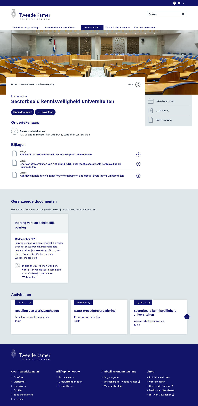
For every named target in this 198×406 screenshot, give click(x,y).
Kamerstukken (27, 84)
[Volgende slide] (186, 316)
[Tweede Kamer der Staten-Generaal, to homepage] (30, 14)
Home (14, 84)
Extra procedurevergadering (95, 310)
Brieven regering (46, 84)
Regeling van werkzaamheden (37, 310)
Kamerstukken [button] (90, 27)
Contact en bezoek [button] (145, 27)
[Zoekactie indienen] (183, 14)
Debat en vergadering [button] (26, 27)
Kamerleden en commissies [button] (60, 27)
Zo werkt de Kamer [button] (116, 27)
